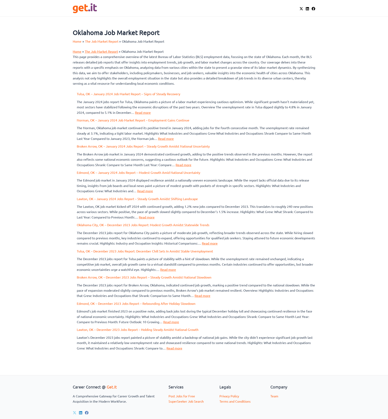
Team (274, 396)
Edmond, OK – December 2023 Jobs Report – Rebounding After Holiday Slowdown (136, 303)
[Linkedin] (80, 413)
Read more (143, 112)
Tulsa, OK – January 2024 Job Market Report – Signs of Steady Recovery (128, 94)
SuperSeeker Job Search (186, 401)
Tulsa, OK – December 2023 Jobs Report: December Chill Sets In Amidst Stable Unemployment (145, 251)
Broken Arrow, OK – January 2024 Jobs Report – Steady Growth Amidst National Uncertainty (143, 146)
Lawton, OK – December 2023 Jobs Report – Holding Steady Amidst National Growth (137, 329)
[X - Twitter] (301, 9)
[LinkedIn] (307, 9)
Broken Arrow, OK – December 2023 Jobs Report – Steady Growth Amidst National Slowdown (144, 277)
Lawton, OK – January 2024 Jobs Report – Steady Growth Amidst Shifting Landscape (137, 199)
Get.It (112, 386)
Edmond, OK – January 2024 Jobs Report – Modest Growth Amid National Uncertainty (138, 172)
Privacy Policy (229, 396)
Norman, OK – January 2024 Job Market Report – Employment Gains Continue (133, 120)
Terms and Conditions (235, 401)
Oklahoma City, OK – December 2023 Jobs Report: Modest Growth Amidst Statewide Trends (143, 225)
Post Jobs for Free (182, 396)
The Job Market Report (101, 51)
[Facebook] (313, 9)
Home (77, 51)
